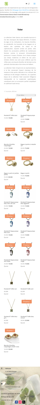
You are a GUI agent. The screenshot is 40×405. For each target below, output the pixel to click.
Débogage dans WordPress (20, 10)
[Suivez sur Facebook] (16, 402)
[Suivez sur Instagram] (20, 402)
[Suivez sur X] (23, 402)
